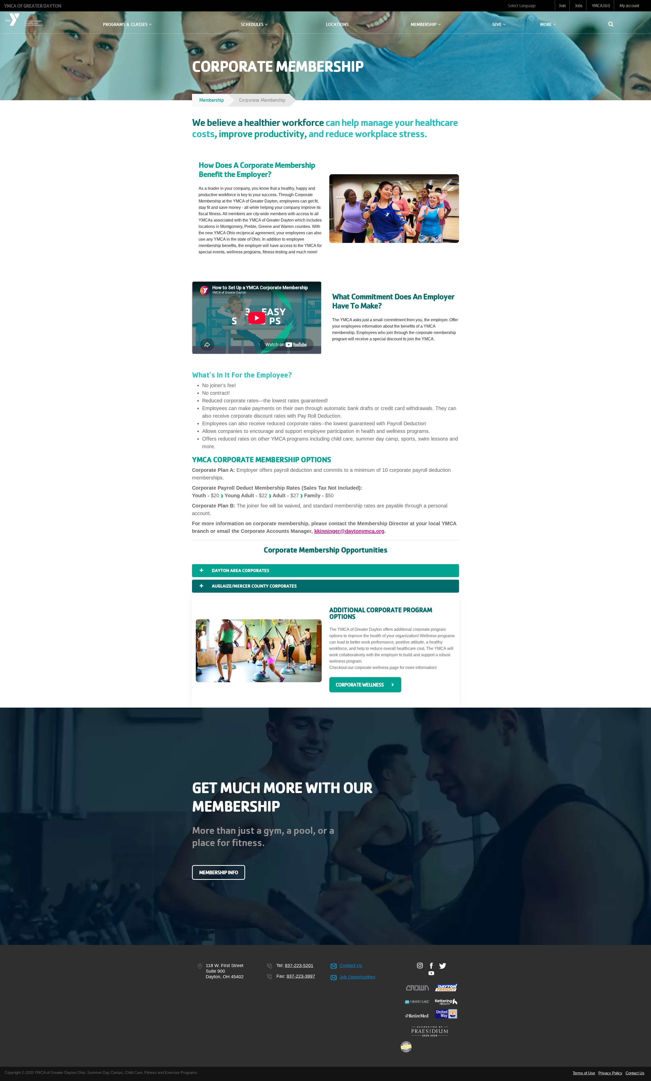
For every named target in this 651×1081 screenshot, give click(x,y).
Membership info (218, 872)
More (546, 24)
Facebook (431, 965)
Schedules (253, 24)
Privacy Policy (610, 1073)
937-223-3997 (301, 976)
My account (629, 5)
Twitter (443, 965)
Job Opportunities (357, 977)
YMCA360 (601, 5)
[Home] (25, 19)
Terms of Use (584, 1073)
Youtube (431, 973)
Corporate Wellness (360, 685)
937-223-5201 (299, 965)
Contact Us (350, 965)
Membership (424, 24)
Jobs (578, 5)
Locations (337, 24)
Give (497, 24)
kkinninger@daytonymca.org (349, 531)
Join (562, 5)
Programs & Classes (126, 24)
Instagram (420, 965)
